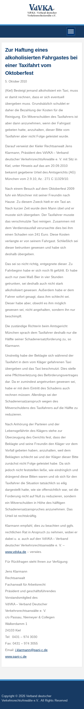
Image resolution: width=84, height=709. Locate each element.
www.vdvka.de (15, 552)
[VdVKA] (42, 10)
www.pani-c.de (16, 656)
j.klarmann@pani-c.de (31, 650)
